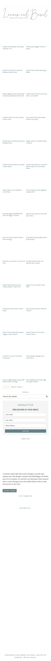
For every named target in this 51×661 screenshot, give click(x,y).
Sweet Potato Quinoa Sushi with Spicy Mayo (36, 215)
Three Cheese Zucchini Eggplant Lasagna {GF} (36, 191)
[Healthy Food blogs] (25, 645)
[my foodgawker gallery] (25, 595)
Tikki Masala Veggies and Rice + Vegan (36, 48)
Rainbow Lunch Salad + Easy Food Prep (14, 262)
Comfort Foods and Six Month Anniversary (12, 357)
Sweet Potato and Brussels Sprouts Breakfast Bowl (14, 142)
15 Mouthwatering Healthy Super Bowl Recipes (36, 238)
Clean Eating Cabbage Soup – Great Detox (35, 357)
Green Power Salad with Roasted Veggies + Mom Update (13, 333)
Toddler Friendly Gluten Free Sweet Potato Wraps (13, 166)
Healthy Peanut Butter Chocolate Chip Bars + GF (13, 48)
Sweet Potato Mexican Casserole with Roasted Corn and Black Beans (36, 166)
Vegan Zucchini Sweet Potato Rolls (35, 286)
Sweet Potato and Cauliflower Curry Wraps (12, 191)
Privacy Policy (29, 657)
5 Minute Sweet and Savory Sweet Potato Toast (13, 118)
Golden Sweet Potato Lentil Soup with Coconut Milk (36, 95)
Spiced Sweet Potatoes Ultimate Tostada (36, 310)
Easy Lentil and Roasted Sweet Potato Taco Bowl (35, 118)
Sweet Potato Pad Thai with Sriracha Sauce (35, 333)
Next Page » (17, 387)
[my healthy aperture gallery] (25, 616)
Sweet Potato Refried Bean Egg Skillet (36, 71)
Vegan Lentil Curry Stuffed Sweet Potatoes (36, 142)
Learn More (10, 491)
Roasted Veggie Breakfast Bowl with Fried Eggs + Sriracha (12, 215)
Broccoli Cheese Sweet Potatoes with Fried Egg (13, 238)
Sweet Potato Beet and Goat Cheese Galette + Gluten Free (12, 286)
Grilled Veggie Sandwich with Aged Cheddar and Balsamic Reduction (13, 95)
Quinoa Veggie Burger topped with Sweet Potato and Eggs (14, 381)
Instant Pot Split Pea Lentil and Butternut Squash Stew (12, 71)
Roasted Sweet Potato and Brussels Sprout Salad (34, 262)
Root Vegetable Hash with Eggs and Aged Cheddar (36, 381)
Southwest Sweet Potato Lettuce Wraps (13, 310)
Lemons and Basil (26, 12)
